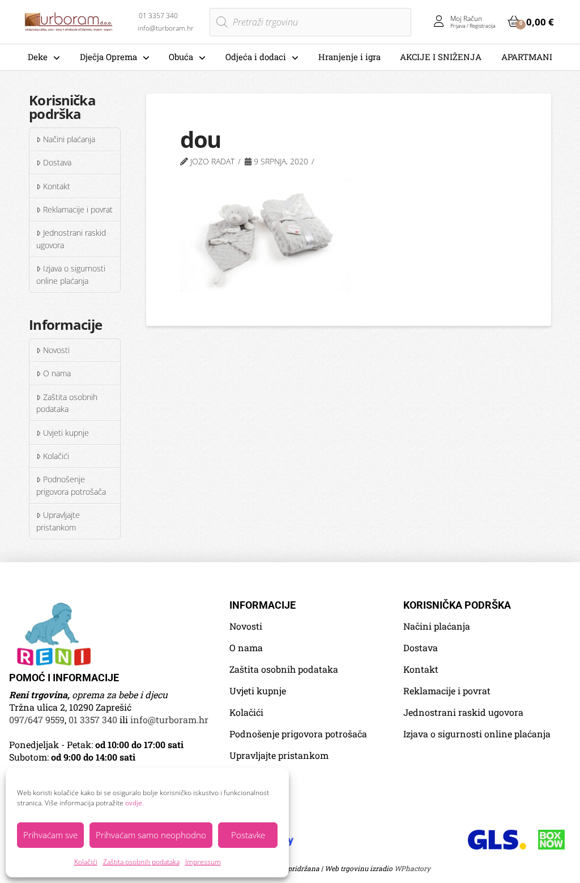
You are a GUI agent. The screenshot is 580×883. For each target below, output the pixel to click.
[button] (531, 21)
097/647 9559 (37, 719)
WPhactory (412, 868)
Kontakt (56, 186)
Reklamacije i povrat (78, 209)
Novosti (56, 350)
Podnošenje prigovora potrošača (71, 485)
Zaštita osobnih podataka (141, 862)
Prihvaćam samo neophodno (151, 834)
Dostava (57, 162)
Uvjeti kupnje (66, 432)
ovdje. (134, 803)
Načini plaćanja (69, 139)
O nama (57, 373)
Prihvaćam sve (50, 834)
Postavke (248, 834)
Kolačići (85, 862)
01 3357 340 (93, 719)
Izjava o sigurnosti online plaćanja (70, 274)
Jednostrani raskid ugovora (70, 239)
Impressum (203, 862)
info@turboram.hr (169, 719)
